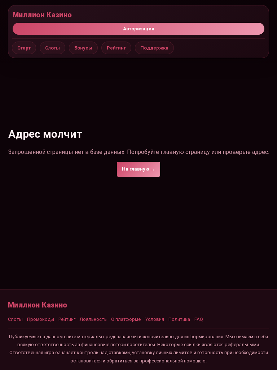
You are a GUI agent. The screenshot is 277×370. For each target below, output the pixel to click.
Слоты (52, 48)
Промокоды (40, 319)
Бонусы (83, 48)
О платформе (126, 319)
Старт (24, 48)
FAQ (198, 319)
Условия (154, 319)
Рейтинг (116, 48)
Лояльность (93, 319)
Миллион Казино (42, 14)
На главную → (138, 169)
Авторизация (138, 28)
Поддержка (154, 48)
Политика (179, 319)
